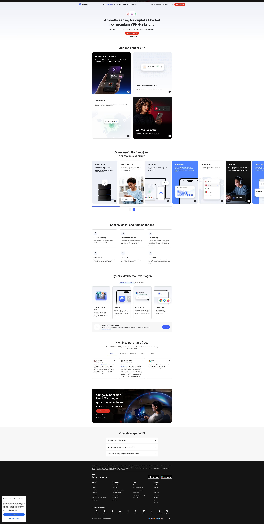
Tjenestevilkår (140, 492)
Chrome (136, 513)
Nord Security (161, 484)
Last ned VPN (117, 4)
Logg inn (153, 4)
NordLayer (160, 487)
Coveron (160, 497)
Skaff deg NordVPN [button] (180, 4)
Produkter (165, 4)
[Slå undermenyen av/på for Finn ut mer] (129, 4)
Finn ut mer (125, 4)
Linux (112, 513)
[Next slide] (134, 209)
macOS (104, 513)
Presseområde (115, 497)
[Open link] (128, 91)
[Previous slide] (130, 209)
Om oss (93, 484)
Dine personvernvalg (138, 489)
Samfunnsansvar (116, 495)
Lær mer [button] (166, 327)
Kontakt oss (136, 497)
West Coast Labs (122, 465)
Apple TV (167, 513)
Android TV (159, 513)
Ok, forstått (14, 514)
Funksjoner (109, 4)
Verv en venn (95, 500)
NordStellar (161, 495)
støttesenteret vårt (106, 329)
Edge (151, 513)
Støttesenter (159, 4)
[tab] (127, 282)
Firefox (144, 513)
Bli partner (114, 500)
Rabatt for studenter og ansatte (99, 497)
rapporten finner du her (138, 465)
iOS (128, 513)
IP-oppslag (114, 487)
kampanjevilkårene (103, 417)
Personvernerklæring (142, 487)
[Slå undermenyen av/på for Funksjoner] (112, 4)
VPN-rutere (94, 492)
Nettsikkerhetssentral (117, 492)
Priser (104, 4)
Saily (159, 500)
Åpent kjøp (94, 489)
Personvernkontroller (14, 518)
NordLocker (161, 492)
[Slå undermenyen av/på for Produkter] (168, 4)
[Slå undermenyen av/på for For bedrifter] (137, 4)
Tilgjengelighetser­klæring (139, 495)
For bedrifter (133, 4)
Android (120, 513)
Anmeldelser (95, 495)
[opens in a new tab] (93, 477)
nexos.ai (160, 502)
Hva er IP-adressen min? (118, 489)
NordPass (160, 489)
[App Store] (154, 477)
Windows (96, 513)
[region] (132, 182)
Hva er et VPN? (115, 484)
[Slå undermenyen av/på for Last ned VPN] (121, 4)
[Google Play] (166, 477)
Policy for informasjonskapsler (10, 510)
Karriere (98, 487)
